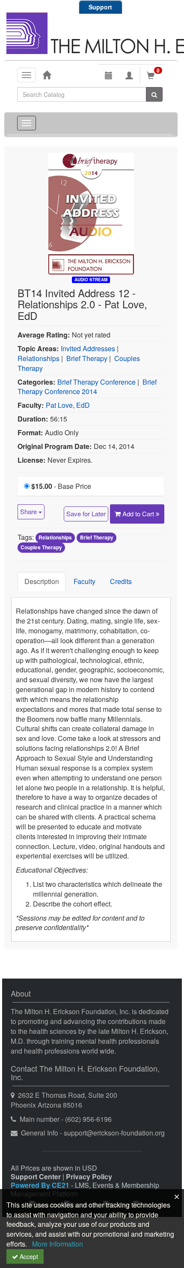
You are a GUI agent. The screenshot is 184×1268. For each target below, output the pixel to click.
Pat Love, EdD (68, 405)
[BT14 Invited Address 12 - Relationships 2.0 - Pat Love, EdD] (91, 212)
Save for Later (86, 513)
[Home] (46, 74)
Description (41, 581)
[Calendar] (108, 75)
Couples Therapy (41, 547)
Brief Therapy (86, 358)
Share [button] (29, 511)
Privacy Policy (89, 1176)
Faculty (84, 581)
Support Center (36, 1176)
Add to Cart (139, 513)
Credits (121, 581)
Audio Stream (90, 280)
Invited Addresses (88, 348)
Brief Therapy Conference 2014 (87, 387)
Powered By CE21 (41, 1185)
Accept (28, 1256)
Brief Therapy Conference (96, 382)
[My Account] (129, 75)
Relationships (38, 358)
